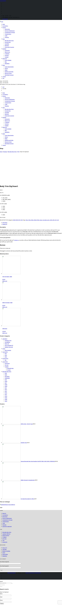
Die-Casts (4, 539)
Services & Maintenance (10, 31)
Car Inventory (5, 26)
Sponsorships (5, 554)
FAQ (40, 573)
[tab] (32, 223)
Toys (3, 540)
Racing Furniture (5, 535)
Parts (3, 39)
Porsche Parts (8, 42)
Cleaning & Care (8, 340)
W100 (6, 381)
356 (5, 360)
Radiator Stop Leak (9, 347)
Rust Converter (8, 350)
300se (38, 220)
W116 (6, 393)
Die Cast (6, 365)
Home (3, 24)
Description (4, 223)
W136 (6, 398)
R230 (6, 373)
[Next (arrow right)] (1, 586)
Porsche (9, 370)
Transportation (8, 34)
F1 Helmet (4, 537)
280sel (35, 220)
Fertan (3, 349)
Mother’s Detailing (6, 551)
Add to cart (4, 281)
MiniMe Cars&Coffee (9, 72)
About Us (4, 513)
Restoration (7, 29)
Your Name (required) (4, 562)
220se (26, 220)
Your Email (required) (4, 566)
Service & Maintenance (7, 518)
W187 (6, 375)
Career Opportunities (9, 67)
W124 (6, 396)
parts (48, 220)
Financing (7, 37)
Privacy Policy (28, 573)
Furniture (7, 55)
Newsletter (7, 63)
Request (1, 603)
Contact (4, 77)
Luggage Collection (6, 534)
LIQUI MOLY (4, 339)
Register (4, 1)
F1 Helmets (7, 54)
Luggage (6, 57)
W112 (22, 220)
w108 (51, 220)
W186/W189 (7, 378)
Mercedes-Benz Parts (9, 41)
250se (29, 220)
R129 (6, 380)
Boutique (4, 49)
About (3, 65)
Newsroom (4, 59)
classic (41, 220)
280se (32, 220)
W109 (17, 220)
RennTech (7, 45)
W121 (6, 355)
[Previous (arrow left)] (0, 586)
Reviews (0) (4, 224)
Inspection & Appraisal (7, 526)
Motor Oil (7, 344)
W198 (6, 399)
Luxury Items (5, 362)
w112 (58, 220)
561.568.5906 (5, 19)
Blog (6, 62)
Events (3, 553)
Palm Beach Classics (12, 573)
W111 (18, 152)
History (6, 68)
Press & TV (4, 548)
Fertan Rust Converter (9, 47)
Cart (3, 78)
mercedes (45, 220)
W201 (6, 401)
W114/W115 (7, 376)
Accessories (7, 50)
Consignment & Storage (10, 32)
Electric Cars (7, 52)
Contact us (16, 240)
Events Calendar (8, 60)
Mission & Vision (8, 73)
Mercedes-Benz (10, 368)
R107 (6, 354)
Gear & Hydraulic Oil (9, 345)
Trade (6, 36)
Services (4, 27)
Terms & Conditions (35, 573)
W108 (14, 220)
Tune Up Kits (5, 352)
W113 (6, 357)
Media (6, 70)
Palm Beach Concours (9, 75)
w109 (53, 220)
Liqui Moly (7, 44)
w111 (56, 220)
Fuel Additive (7, 342)
